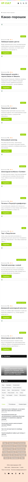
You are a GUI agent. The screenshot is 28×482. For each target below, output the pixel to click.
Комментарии (22, 404)
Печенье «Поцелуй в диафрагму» (13, 203)
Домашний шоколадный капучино (14, 308)
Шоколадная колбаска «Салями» (13, 172)
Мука (8, 390)
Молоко (3, 390)
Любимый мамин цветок (10, 42)
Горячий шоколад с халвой (11, 265)
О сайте (21, 467)
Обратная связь (15, 467)
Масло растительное (6, 387)
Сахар (21, 392)
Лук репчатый (16, 385)
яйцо (3, 397)
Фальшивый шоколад (9, 140)
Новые (3, 404)
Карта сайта (7, 467)
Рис (17, 392)
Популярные (12, 404)
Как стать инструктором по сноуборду (12, 429)
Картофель (8, 385)
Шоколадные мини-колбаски (12, 338)
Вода (3, 385)
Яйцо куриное (23, 395)
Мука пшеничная (15, 390)
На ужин (4, 392)
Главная (4, 12)
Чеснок (15, 395)
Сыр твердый (9, 395)
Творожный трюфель (9, 108)
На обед (23, 390)
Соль (3, 395)
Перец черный (11, 392)
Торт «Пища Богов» (8, 233)
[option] (14, 367)
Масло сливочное (17, 387)
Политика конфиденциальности (18, 469)
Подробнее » (6, 52)
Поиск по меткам (6, 469)
